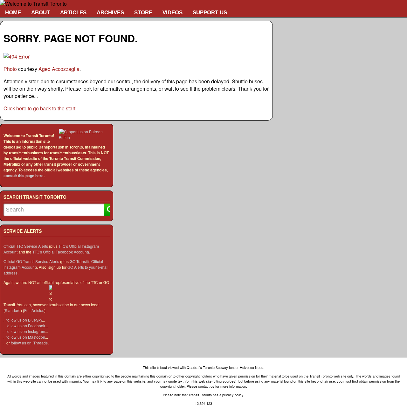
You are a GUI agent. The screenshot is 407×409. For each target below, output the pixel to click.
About (40, 12)
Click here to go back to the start (39, 108)
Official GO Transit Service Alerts (31, 261)
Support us (210, 12)
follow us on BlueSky (24, 319)
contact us (206, 386)
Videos (172, 12)
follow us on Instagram (25, 331)
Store (143, 12)
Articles (73, 12)
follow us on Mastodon (25, 337)
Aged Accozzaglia (58, 69)
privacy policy (232, 394)
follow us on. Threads (29, 342)
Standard (13, 310)
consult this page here (23, 175)
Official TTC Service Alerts (25, 246)
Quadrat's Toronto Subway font (211, 367)
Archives (110, 12)
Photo (10, 69)
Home (13, 12)
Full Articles (34, 310)
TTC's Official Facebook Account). (61, 251)
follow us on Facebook (25, 325)
